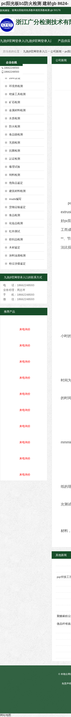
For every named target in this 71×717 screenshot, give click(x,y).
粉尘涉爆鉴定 (17, 263)
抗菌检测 (14, 150)
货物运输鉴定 (17, 207)
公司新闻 (56, 51)
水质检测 (14, 118)
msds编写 (15, 199)
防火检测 (14, 126)
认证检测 (14, 158)
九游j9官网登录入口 (13, 41)
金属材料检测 (17, 110)
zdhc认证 (15, 78)
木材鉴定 (14, 247)
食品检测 (14, 215)
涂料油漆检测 (17, 255)
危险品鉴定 (16, 182)
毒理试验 (14, 166)
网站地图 (5, 715)
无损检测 (14, 142)
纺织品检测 (16, 239)
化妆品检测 (16, 223)
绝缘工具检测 (17, 94)
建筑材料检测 (17, 190)
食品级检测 (16, 134)
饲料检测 (14, 174)
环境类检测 (16, 86)
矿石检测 (14, 102)
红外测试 (14, 231)
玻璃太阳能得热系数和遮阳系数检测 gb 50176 (36, 10)
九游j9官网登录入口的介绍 (38, 41)
